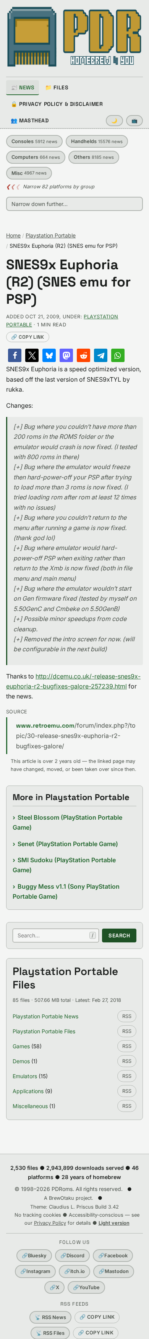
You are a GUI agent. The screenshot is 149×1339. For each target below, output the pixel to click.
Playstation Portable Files (44, 1031)
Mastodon (114, 1271)
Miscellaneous (30, 1106)
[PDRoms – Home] (74, 37)
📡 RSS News (50, 1317)
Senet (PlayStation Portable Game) (68, 844)
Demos (21, 1061)
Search (119, 935)
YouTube (86, 1287)
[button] (14, 355)
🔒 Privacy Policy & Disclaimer (57, 103)
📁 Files (56, 87)
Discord (72, 1255)
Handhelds (97, 141)
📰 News (22, 87)
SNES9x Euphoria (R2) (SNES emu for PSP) (68, 282)
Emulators (25, 1076)
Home (13, 235)
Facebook (113, 1255)
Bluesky (34, 1255)
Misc (29, 173)
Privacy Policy (50, 1223)
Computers (35, 157)
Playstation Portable (51, 235)
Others (94, 157)
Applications (28, 1091)
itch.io (74, 1271)
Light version (114, 1223)
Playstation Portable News (45, 1016)
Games (21, 1046)
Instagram (35, 1271)
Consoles (34, 141)
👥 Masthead (30, 120)
